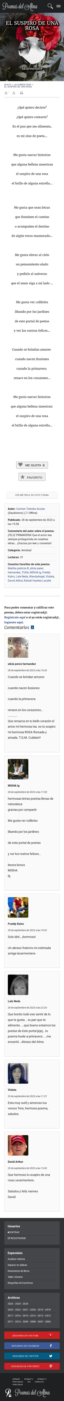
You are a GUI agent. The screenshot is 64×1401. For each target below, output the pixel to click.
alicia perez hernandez (22, 664)
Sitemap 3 (41, 1379)
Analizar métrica (16, 1259)
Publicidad (18, 1384)
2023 (10, 1309)
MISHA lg (35, 572)
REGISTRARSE (18, 1238)
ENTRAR (14, 1232)
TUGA (25, 572)
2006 (48, 1321)
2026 (10, 1303)
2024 (25, 1303)
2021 (25, 1309)
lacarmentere (22, 85)
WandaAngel (37, 576)
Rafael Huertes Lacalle (37, 580)
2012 (48, 1315)
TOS (29, 1382)
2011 (10, 1321)
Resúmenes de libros (18, 1271)
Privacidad (18, 1382)
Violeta (50, 576)
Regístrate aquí (14, 617)
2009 (25, 1321)
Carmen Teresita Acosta (30, 508)
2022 (18, 1309)
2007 (40, 1321)
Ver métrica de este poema (32, 495)
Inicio (7, 85)
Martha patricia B (18, 568)
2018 (48, 1309)
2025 (18, 1303)
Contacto (39, 1382)
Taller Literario (15, 1277)
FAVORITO (34, 477)
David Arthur (15, 580)
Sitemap (16, 1379)
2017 (10, 1315)
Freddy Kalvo (16, 923)
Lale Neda (22, 576)
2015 (25, 1315)
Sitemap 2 (28, 1379)
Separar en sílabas (17, 1265)
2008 (33, 1321)
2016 (18, 1315)
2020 (33, 1309)
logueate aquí (13, 622)
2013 (40, 1315)
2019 (40, 1309)
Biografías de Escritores (20, 1283)
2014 (33, 1315)
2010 (18, 1321)
